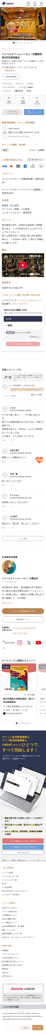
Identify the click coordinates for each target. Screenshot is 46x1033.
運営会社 (5, 969)
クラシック (6, 49)
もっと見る (23, 538)
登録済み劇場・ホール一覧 (12, 933)
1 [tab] (14, 43)
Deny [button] (26, 1028)
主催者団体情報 (10, 77)
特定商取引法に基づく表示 (12, 965)
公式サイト (9, 643)
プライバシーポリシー (10, 954)
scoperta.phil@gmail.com (30, 300)
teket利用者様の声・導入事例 (13, 926)
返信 (3, 440)
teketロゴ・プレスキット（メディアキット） (19, 937)
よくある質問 (7, 887)
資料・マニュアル (8, 930)
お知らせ (5, 972)
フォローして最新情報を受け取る (23, 611)
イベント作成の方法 (9, 911)
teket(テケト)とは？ (9, 908)
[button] (16, 723)
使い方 (4, 884)
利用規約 (5, 950)
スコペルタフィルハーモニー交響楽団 (20, 578)
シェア (12, 440)
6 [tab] (31, 43)
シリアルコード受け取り (11, 895)
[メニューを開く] (41, 3)
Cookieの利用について (10, 958)
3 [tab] (21, 43)
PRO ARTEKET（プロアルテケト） (15, 891)
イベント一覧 (34, 860)
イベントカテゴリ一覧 (10, 876)
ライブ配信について (9, 922)
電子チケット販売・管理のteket (14, 860)
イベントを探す (7, 873)
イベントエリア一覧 (9, 880)
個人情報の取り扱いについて (12, 961)
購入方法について (37, 159)
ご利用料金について (9, 915)
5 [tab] (28, 43)
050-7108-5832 (20, 303)
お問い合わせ (7, 976)
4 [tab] (24, 43)
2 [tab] (17, 43)
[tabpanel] (23, 23)
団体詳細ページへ (23, 619)
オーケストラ (18, 49)
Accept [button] (38, 1028)
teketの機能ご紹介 (9, 919)
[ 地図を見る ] (9, 70)
